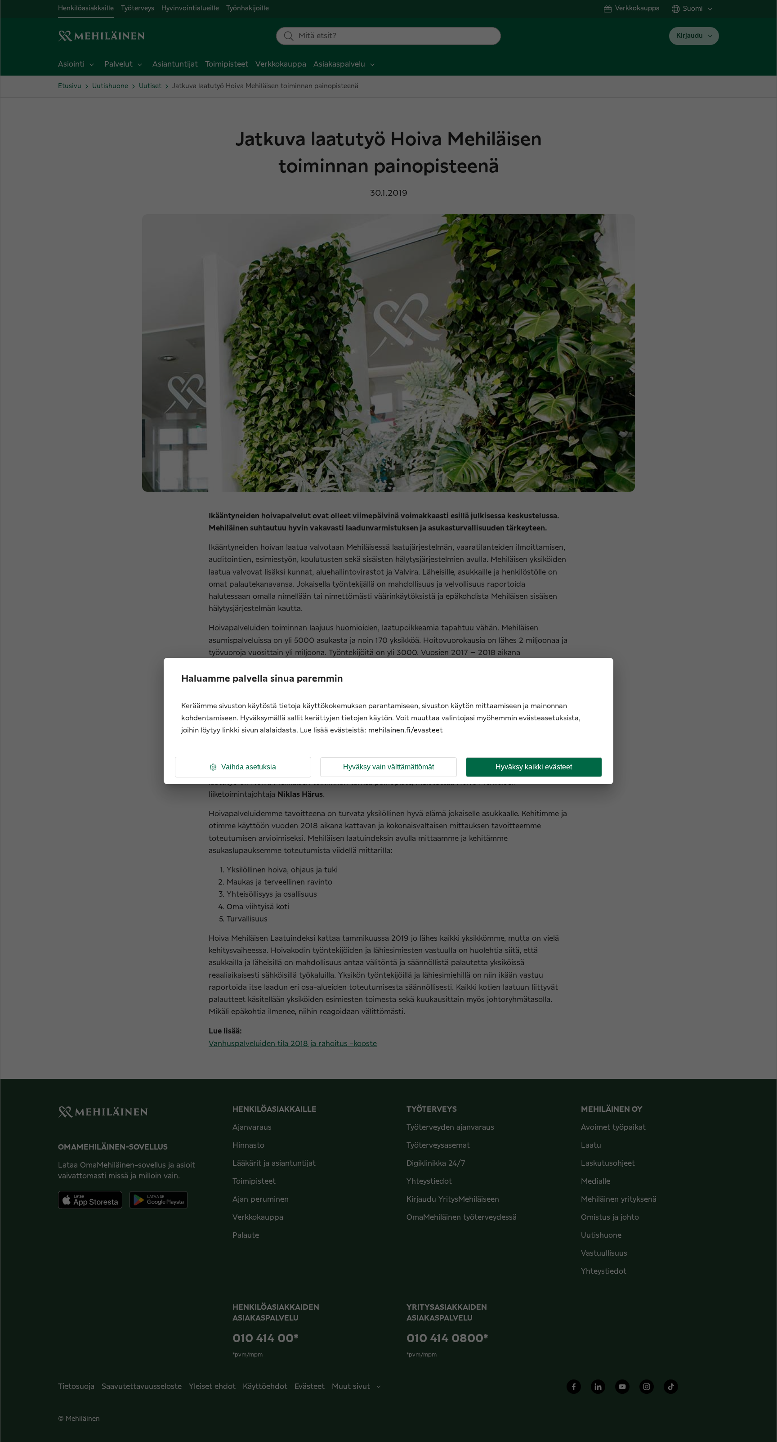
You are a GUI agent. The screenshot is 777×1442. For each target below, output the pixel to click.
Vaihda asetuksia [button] (248, 767)
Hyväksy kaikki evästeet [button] (534, 767)
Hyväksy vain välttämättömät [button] (388, 767)
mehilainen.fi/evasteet (405, 730)
